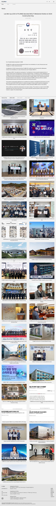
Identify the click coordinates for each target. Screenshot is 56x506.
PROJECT (52, 491)
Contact (14, 4)
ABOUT (52, 489)
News (3, 4)
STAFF (52, 495)
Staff (8, 4)
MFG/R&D (52, 492)
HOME (52, 488)
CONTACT (52, 496)
